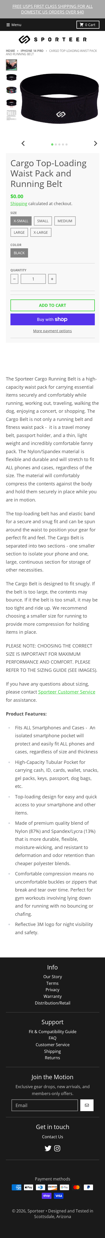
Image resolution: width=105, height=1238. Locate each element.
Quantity (18, 270)
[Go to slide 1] (52, 144)
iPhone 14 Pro (32, 51)
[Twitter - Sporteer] (48, 1148)
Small (42, 221)
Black (19, 253)
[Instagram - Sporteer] (57, 1148)
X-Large (41, 232)
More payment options (52, 331)
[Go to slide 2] (56, 144)
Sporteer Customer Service (66, 692)
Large (19, 232)
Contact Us (52, 1137)
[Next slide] (95, 143)
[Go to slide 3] (59, 144)
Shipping (18, 203)
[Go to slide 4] (63, 144)
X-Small (21, 221)
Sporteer (36, 1211)
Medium (65, 221)
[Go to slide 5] (66, 144)
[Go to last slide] (23, 143)
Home (10, 51)
